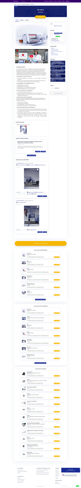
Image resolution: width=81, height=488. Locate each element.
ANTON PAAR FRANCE (20, 163)
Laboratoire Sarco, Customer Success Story (30, 222)
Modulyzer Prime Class (31, 192)
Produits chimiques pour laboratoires (42, 474)
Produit (17, 20)
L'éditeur (18, 472)
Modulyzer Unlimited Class (39, 192)
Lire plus (22, 148)
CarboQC (19, 202)
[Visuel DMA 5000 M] (32, 35)
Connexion (67, 1)
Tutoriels (55, 1)
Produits (59, 1)
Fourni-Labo (16, 1)
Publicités (19, 478)
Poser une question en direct (55, 40)
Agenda (63, 1)
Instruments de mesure (40, 471)
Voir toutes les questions (31, 155)
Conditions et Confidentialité (22, 471)
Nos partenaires (20, 482)
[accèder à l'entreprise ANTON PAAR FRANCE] (37, 169)
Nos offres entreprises (21, 479)
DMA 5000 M (24, 202)
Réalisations (51, 1)
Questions (46, 1)
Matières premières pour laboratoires (42, 472)
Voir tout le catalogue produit (40, 299)
